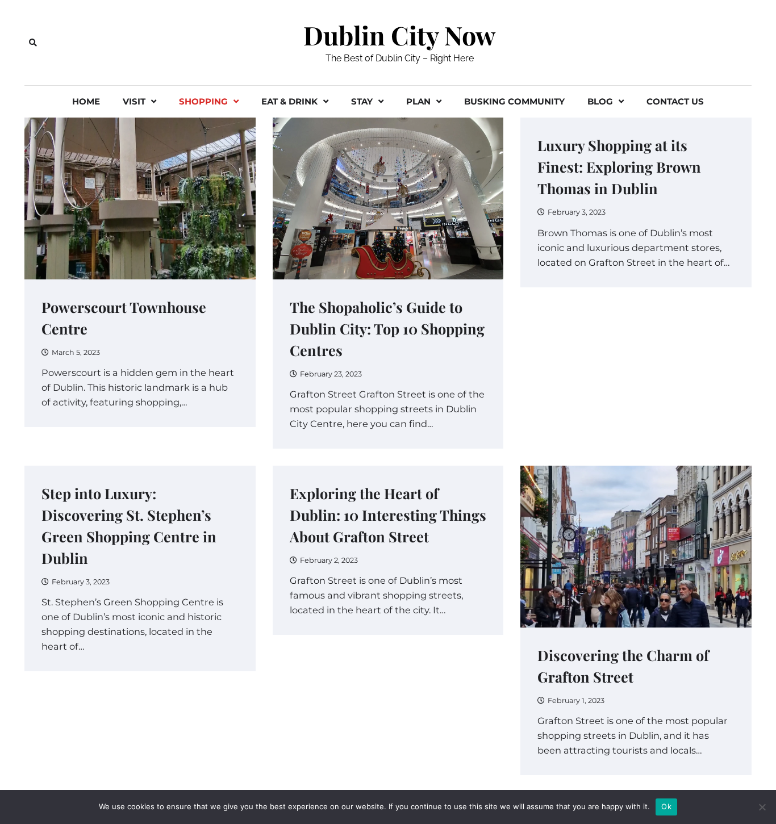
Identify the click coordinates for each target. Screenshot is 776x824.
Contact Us (675, 101)
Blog (600, 101)
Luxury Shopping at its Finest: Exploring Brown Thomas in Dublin (619, 167)
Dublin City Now (399, 35)
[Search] (32, 42)
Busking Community (514, 101)
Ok (666, 806)
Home (86, 101)
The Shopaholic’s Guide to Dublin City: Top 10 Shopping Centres (387, 328)
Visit (134, 101)
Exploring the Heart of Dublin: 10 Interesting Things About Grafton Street (388, 515)
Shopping (203, 101)
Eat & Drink (289, 101)
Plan (418, 101)
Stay (362, 101)
